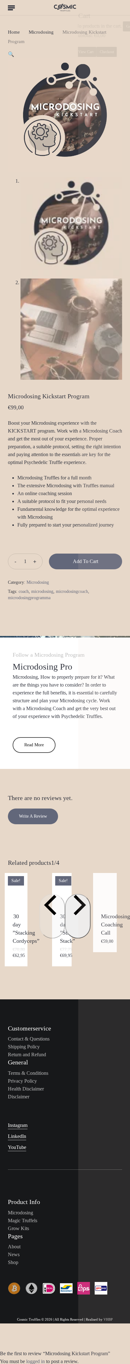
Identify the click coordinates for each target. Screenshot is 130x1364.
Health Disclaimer (26, 1088)
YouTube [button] (17, 1147)
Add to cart (85, 561)
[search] (24, 7)
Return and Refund (27, 1054)
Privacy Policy (22, 1081)
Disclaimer (18, 1096)
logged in (35, 1361)
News (14, 1254)
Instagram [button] (17, 1125)
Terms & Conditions (28, 1073)
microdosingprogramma (29, 597)
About (14, 1246)
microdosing (42, 591)
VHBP (108, 1319)
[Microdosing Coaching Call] (105, 888)
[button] (11, 7)
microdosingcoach (72, 591)
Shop (13, 1262)
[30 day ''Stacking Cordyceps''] (16, 888)
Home (14, 32)
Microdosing (41, 32)
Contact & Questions (29, 1038)
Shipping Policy (24, 1046)
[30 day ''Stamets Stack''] (62, 888)
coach (24, 591)
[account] (104, 7)
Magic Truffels (22, 1220)
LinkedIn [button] (17, 1136)
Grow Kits (18, 1228)
